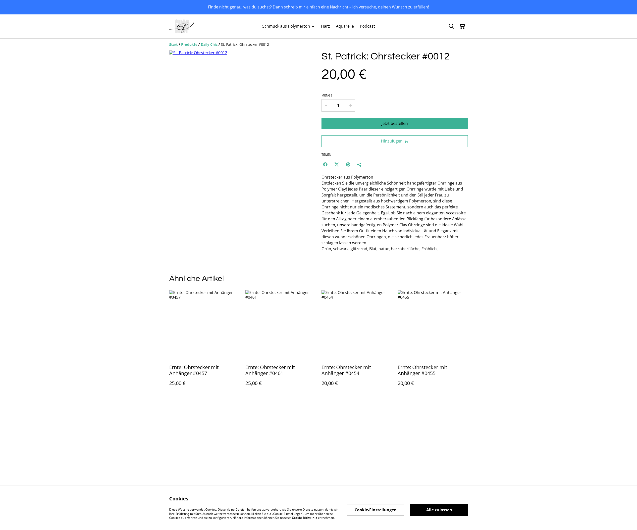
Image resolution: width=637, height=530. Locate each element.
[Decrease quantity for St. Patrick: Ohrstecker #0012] (325, 105)
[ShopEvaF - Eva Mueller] (181, 26)
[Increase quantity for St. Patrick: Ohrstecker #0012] (351, 105)
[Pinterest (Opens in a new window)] (348, 164)
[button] (179, 211)
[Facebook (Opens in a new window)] (325, 164)
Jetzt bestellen (394, 123)
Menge (326, 95)
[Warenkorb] (462, 26)
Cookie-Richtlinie (304, 518)
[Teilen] (359, 164)
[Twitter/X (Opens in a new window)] (336, 164)
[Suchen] (451, 26)
